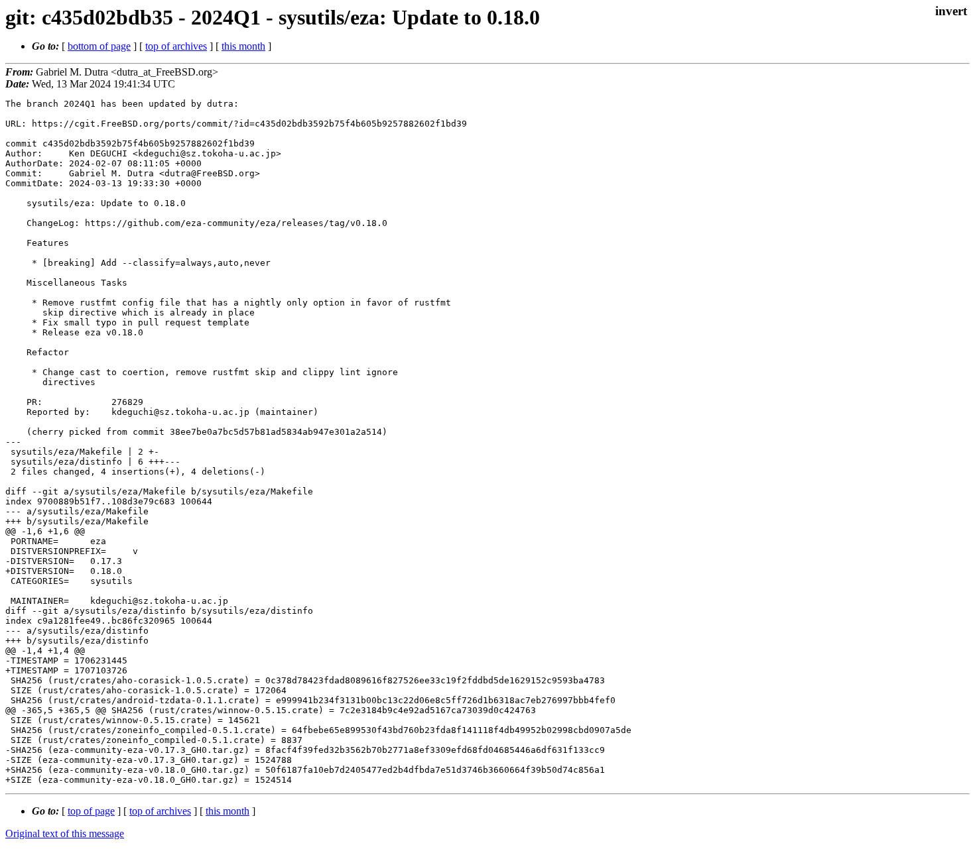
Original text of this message (64, 833)
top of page (91, 811)
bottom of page (99, 46)
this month (243, 46)
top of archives (176, 46)
